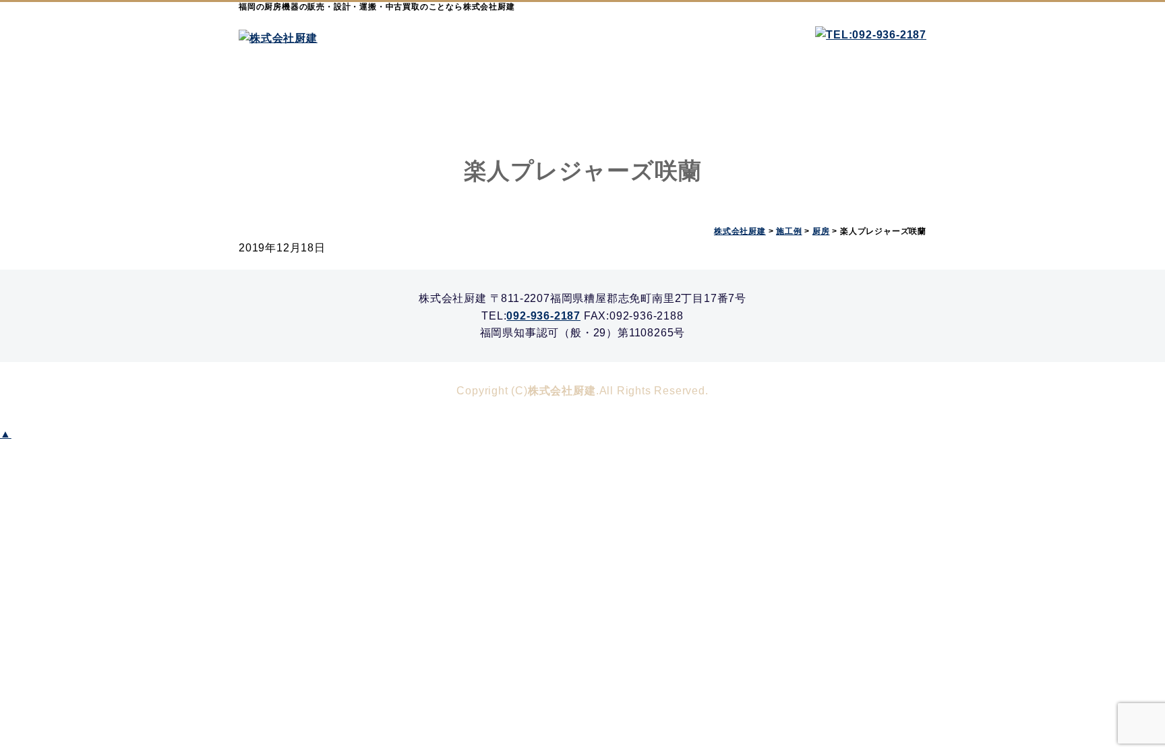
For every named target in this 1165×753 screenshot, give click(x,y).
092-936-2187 (543, 316)
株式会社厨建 (562, 390)
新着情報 (754, 95)
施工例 (525, 95)
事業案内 (410, 95)
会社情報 (639, 95)
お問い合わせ (869, 95)
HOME (296, 95)
